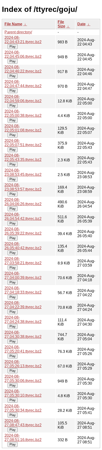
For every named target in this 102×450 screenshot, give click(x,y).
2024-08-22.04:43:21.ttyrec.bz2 (23, 40)
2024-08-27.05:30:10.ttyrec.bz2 (23, 393)
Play (12, 46)
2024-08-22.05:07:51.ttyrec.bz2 (23, 143)
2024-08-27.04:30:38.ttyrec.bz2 (23, 334)
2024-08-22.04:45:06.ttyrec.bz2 (23, 54)
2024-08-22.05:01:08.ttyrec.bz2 (23, 128)
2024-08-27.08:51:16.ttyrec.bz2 (23, 437)
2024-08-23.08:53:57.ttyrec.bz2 (23, 187)
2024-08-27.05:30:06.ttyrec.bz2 (23, 378)
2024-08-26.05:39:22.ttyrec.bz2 (23, 231)
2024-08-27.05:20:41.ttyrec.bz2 (23, 349)
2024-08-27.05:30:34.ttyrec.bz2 (23, 408)
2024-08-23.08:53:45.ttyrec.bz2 (23, 172)
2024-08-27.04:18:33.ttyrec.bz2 (23, 290)
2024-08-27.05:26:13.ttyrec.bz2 (23, 364)
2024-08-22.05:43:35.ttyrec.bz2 (23, 157)
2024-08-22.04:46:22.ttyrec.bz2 (23, 69)
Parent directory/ (18, 32)
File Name (13, 24)
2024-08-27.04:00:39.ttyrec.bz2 (23, 275)
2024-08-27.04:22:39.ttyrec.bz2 (23, 305)
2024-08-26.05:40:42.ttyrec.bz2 (23, 246)
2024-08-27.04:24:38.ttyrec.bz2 (23, 319)
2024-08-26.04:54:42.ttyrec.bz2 (23, 216)
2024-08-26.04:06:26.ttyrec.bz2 (23, 202)
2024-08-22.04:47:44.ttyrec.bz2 (23, 84)
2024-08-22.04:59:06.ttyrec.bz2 (23, 99)
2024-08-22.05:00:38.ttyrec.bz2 (23, 113)
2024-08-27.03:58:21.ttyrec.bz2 (23, 261)
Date (81, 24)
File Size (61, 24)
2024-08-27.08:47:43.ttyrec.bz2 (23, 423)
